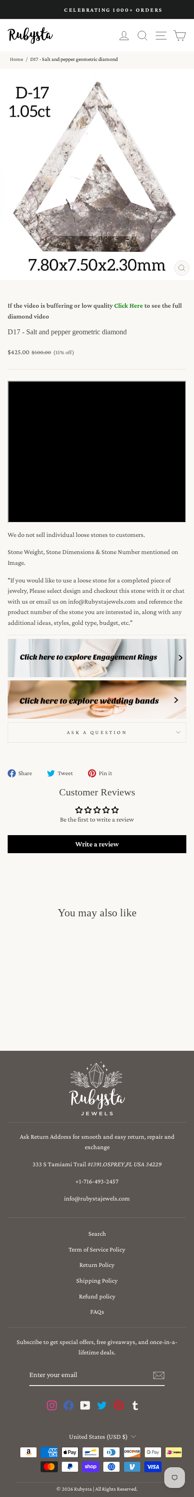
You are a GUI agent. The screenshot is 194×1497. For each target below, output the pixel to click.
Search (97, 1233)
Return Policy (97, 1264)
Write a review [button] (97, 844)
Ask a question (97, 732)
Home (16, 59)
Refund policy (97, 1296)
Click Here (128, 305)
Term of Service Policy (97, 1249)
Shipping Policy (97, 1280)
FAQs (97, 1311)
